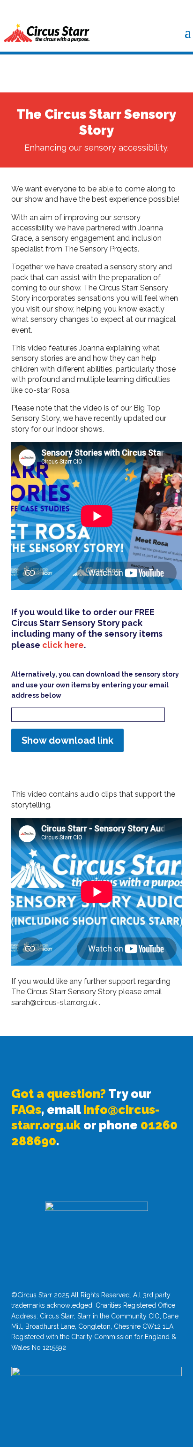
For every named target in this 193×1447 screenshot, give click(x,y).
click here (63, 645)
